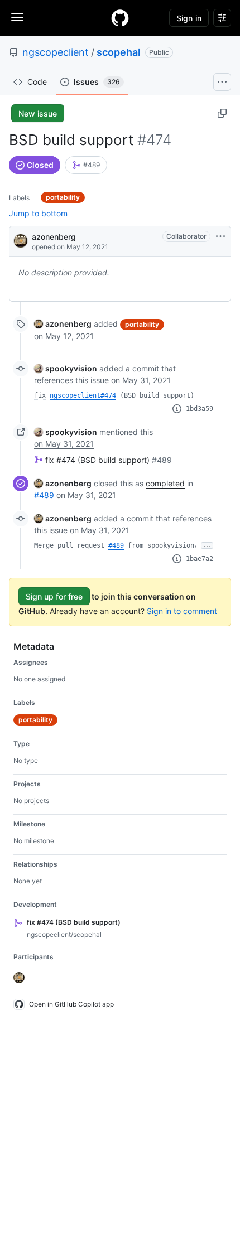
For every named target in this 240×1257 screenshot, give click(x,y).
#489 (44, 495)
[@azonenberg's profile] (20, 240)
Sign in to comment (182, 611)
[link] (86, 165)
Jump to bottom (38, 213)
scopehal (119, 52)
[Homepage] (120, 18)
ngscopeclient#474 (83, 395)
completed (165, 483)
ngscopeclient (55, 52)
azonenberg (54, 236)
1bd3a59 (199, 409)
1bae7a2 (199, 559)
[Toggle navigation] (17, 17)
